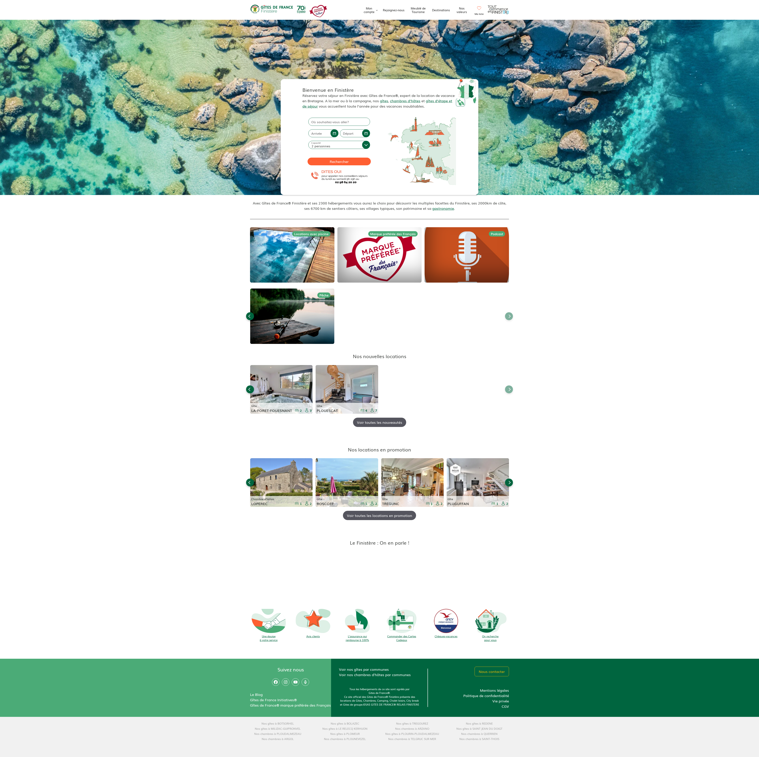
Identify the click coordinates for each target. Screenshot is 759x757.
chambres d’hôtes (405, 100)
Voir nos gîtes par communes (364, 669)
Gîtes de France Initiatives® (273, 699)
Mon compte (369, 9)
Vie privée (500, 700)
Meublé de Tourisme (418, 9)
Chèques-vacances (446, 636)
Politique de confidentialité (486, 695)
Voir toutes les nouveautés (379, 422)
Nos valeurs (462, 9)
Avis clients (313, 636)
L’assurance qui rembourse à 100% (357, 638)
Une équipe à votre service (269, 638)
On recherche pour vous (490, 638)
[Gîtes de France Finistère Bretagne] (278, 9)
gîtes (384, 100)
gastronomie (443, 208)
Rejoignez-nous (393, 10)
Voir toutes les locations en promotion (379, 515)
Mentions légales (494, 690)
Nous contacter (492, 671)
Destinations (441, 10)
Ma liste (479, 13)
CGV (505, 706)
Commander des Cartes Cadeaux (401, 638)
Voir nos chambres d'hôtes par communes (375, 674)
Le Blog (256, 694)
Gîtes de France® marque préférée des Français (290, 705)
